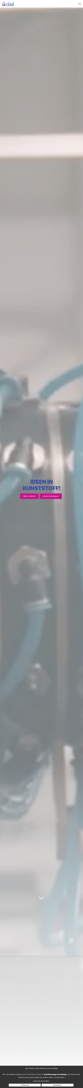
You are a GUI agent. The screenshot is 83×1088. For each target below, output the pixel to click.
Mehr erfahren (29, 496)
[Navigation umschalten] (79, 4)
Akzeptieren (57, 1085)
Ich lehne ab (25, 1085)
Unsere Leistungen (51, 496)
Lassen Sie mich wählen (41, 1081)
